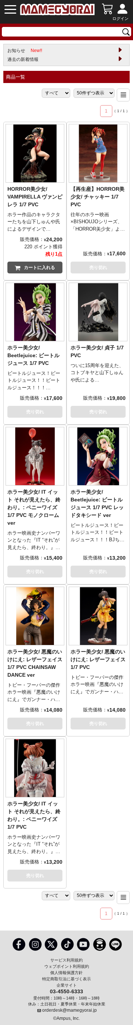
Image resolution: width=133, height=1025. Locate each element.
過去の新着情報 (22, 59)
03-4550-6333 (66, 991)
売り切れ (98, 267)
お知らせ (24, 50)
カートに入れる (39, 267)
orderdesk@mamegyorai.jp (69, 1010)
